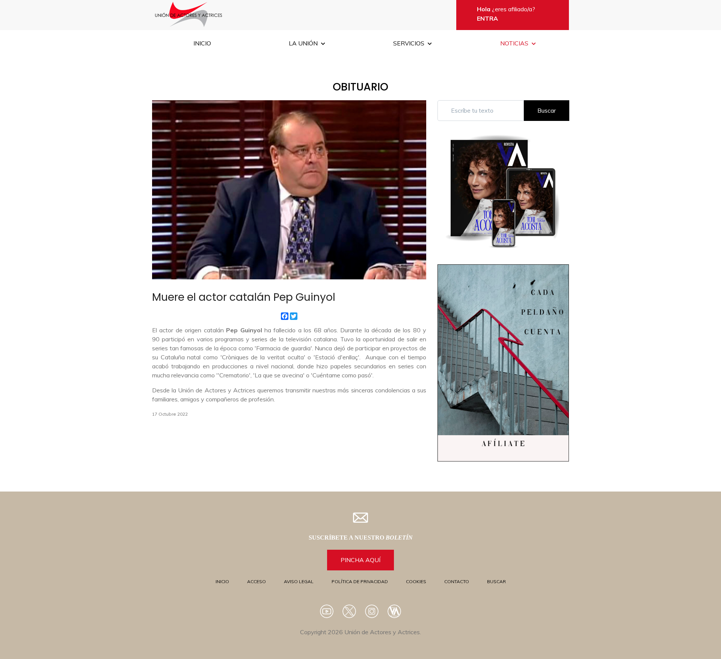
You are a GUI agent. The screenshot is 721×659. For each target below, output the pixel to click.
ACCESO (256, 581)
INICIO (222, 581)
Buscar (546, 110)
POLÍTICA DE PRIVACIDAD (360, 581)
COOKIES (416, 581)
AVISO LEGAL (299, 581)
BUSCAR (496, 581)
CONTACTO (456, 581)
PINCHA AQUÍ (360, 560)
